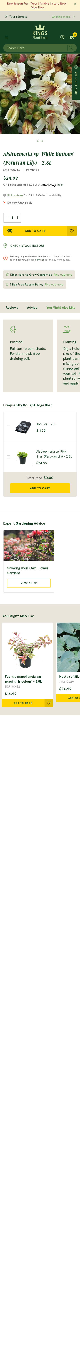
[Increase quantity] (17, 218)
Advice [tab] (32, 307)
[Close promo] (75, 4)
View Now (37, 7)
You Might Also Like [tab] (61, 307)
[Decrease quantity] (6, 218)
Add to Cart (35, 231)
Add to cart (40, 488)
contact (39, 259)
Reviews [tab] (12, 307)
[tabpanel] (40, 356)
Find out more (63, 274)
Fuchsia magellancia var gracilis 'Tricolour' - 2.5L (23, 678)
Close (76, 67)
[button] (38, 141)
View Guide (29, 583)
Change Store (61, 17)
